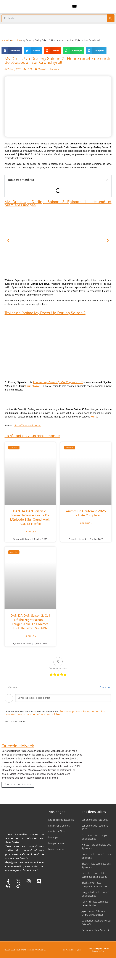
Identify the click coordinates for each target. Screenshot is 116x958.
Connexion (105, 687)
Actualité (16, 40)
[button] (74, 6)
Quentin (105, 949)
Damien (95, 951)
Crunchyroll (32, 386)
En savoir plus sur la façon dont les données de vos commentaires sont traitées (55, 713)
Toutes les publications (18, 784)
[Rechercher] (110, 18)
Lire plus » (30, 532)
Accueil (5, 40)
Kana (94, 416)
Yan (103, 951)
